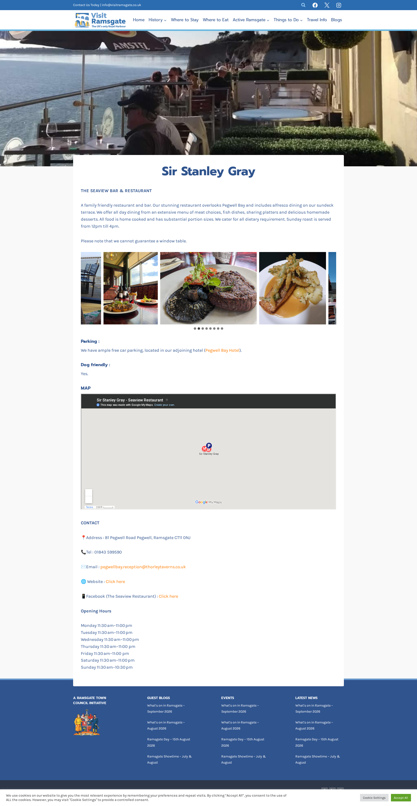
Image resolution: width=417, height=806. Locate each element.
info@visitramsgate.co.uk (121, 5)
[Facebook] (315, 5)
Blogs (336, 20)
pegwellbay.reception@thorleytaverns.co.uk (143, 566)
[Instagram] (339, 5)
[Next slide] (332, 288)
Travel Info (317, 20)
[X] (327, 5)
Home (139, 20)
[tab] (195, 328)
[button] (131, 288)
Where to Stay (185, 20)
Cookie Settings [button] (374, 797)
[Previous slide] (85, 288)
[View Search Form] (303, 5)
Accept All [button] (401, 797)
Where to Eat (216, 20)
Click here (115, 581)
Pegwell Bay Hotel (222, 350)
